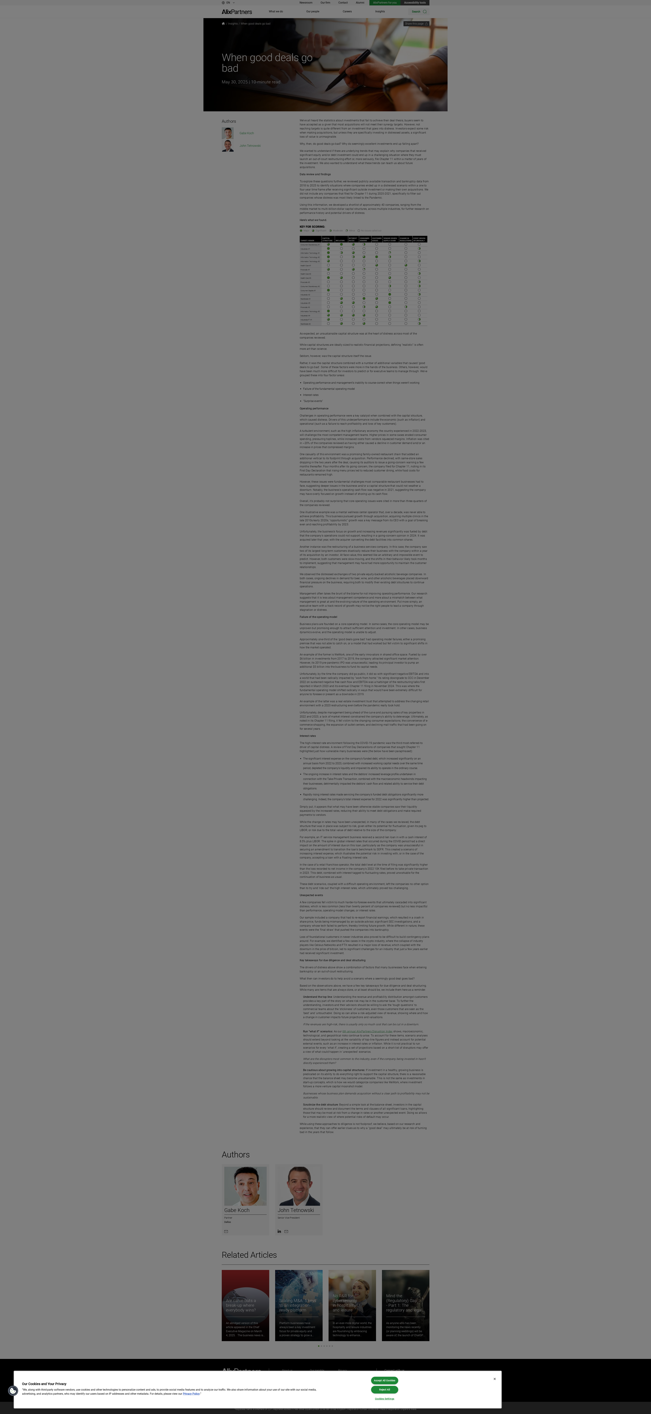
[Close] (494, 1379)
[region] (258, 1390)
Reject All (384, 1389)
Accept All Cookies (384, 1380)
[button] (13, 1390)
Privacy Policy (191, 1393)
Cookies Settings (384, 1398)
